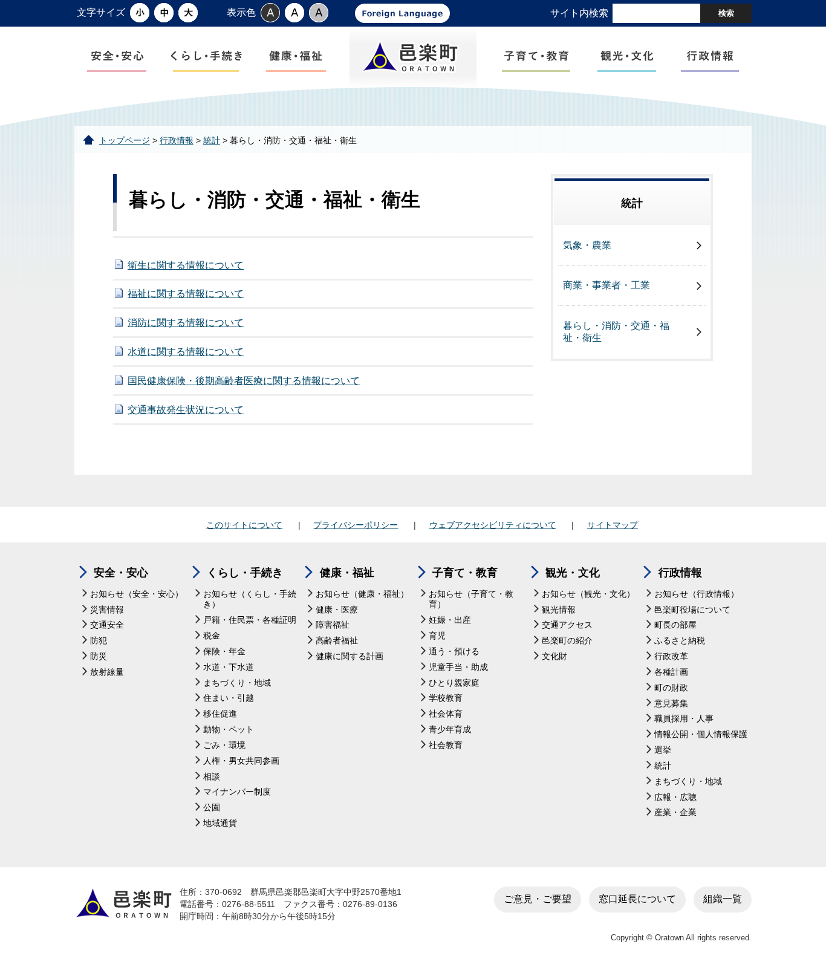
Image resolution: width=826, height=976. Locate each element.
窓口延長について (637, 899)
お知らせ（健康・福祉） (362, 594)
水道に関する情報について (186, 351)
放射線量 (107, 672)
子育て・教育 (465, 573)
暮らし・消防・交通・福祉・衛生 (616, 331)
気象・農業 (587, 245)
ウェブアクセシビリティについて (492, 525)
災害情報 (107, 609)
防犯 (98, 640)
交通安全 (107, 625)
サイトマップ (612, 525)
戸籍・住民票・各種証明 (249, 620)
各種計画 (671, 672)
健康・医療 (337, 609)
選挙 (662, 750)
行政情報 (176, 140)
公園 (211, 807)
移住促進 (220, 713)
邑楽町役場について (692, 609)
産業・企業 (675, 812)
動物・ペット (228, 729)
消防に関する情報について (186, 322)
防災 (98, 656)
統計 (211, 140)
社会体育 (446, 713)
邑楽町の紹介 (567, 640)
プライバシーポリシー (355, 525)
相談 (211, 776)
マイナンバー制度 (237, 791)
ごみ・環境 (224, 745)
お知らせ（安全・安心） (136, 594)
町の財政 (671, 687)
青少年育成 (450, 729)
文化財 (554, 656)
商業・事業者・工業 (606, 285)
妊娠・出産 (450, 620)
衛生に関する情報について (186, 265)
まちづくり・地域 (237, 683)
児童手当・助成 (458, 667)
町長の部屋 (675, 625)
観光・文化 (572, 573)
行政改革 (671, 656)
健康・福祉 (347, 573)
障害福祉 (333, 625)
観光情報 (559, 609)
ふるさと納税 (679, 640)
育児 (437, 635)
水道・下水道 (228, 667)
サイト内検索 (579, 13)
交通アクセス (567, 625)
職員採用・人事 (684, 718)
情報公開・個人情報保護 (700, 734)
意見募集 (671, 703)
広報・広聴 (675, 797)
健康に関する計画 (349, 656)
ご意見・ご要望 (537, 899)
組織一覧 (722, 899)
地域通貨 (220, 823)
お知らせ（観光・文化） (588, 594)
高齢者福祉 (337, 640)
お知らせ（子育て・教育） (471, 600)
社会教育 (446, 745)
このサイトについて (244, 525)
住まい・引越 (228, 698)
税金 (211, 635)
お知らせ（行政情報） (696, 594)
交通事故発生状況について (186, 410)
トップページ (124, 140)
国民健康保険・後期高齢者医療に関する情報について (244, 381)
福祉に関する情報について (186, 293)
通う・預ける (454, 651)
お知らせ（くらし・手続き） (249, 600)
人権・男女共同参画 (241, 761)
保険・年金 (224, 651)
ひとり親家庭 (454, 683)
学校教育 (446, 698)
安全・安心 (121, 573)
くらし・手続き (245, 573)
